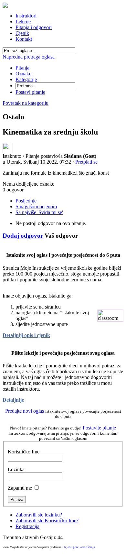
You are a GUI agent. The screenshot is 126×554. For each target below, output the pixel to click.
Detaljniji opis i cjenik (26, 335)
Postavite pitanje (99, 427)
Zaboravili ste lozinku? (39, 514)
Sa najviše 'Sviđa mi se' (39, 212)
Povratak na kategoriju (25, 103)
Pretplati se (86, 162)
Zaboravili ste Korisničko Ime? (47, 520)
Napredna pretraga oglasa (29, 57)
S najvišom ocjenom (36, 206)
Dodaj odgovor (23, 235)
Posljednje (26, 200)
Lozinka (16, 469)
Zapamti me (20, 488)
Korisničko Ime (23, 451)
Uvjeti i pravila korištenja (79, 547)
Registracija (27, 526)
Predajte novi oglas (25, 411)
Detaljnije (13, 400)
